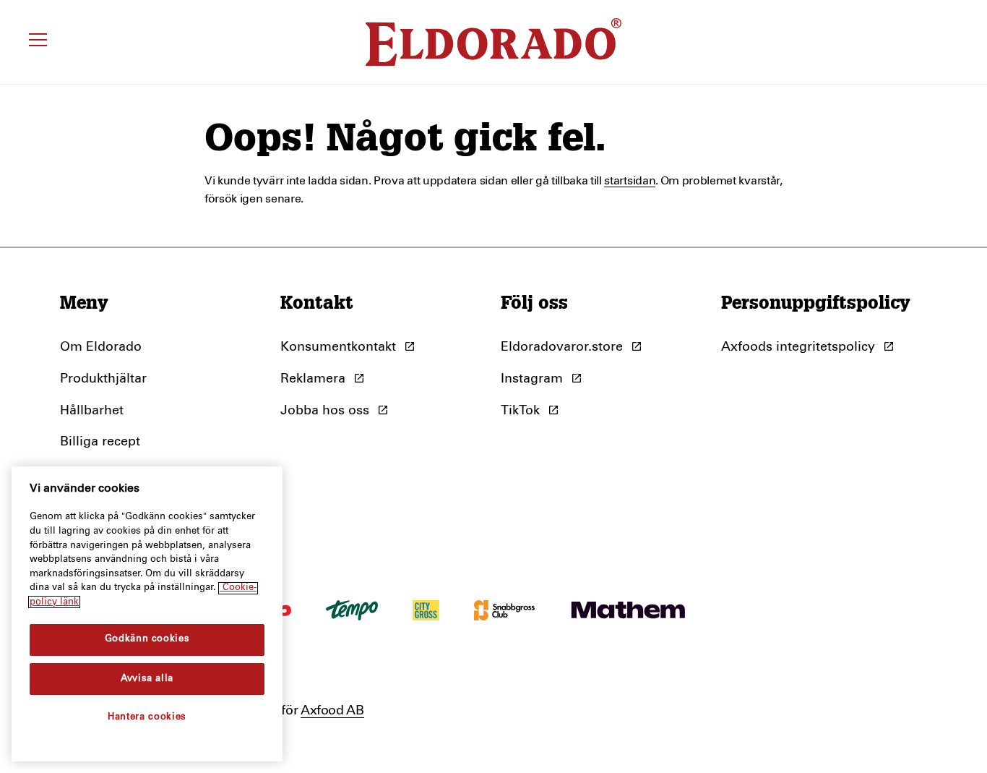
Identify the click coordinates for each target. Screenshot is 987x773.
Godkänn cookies (147, 639)
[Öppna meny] (40, 42)
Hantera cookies (147, 717)
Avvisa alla (147, 678)
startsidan (629, 181)
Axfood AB (332, 710)
